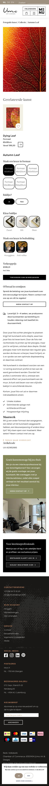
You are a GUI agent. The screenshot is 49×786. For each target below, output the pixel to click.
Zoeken (22, 2)
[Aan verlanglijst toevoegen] (18, 126)
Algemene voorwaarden (14, 637)
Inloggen (30, 8)
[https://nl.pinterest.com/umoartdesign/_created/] (23, 655)
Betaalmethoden (11, 633)
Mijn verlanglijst (10, 615)
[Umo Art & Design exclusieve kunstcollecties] (10, 11)
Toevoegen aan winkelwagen (24, 277)
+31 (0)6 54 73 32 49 (12, 591)
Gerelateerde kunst (17, 99)
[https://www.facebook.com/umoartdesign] (6, 655)
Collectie (22, 22)
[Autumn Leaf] (24, 59)
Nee (22, 201)
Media (6, 640)
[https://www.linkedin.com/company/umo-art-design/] (17, 655)
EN (12, 2)
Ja (9, 201)
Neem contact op (24, 304)
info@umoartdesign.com (15, 594)
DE (8, 2)
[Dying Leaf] (13, 117)
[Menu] (41, 11)
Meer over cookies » (24, 781)
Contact (7, 629)
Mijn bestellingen (11, 612)
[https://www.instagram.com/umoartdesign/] (12, 655)
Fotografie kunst (10, 22)
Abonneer (13, 722)
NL (4, 2)
